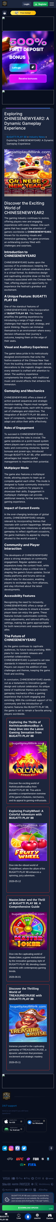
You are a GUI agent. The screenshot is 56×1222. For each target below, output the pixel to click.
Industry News (37, 136)
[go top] (51, 1148)
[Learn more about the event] (28, 23)
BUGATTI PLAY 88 (17, 136)
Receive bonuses (28, 78)
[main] (28, 1216)
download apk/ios (36, 1208)
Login (26, 4)
